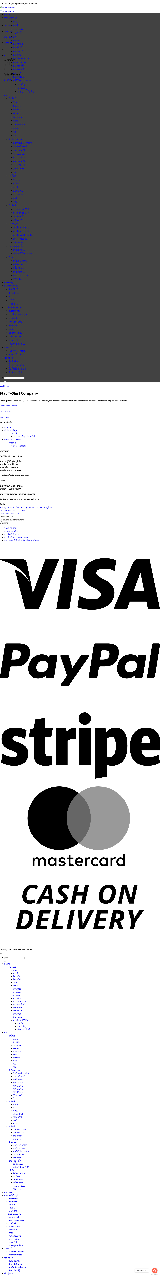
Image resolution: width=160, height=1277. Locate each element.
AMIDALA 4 (19, 164)
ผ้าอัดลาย (18, 264)
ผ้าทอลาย (13, 223)
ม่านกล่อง (18, 54)
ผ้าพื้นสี (12, 98)
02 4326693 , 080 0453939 (12, 510)
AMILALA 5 (19, 161)
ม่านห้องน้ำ (18, 65)
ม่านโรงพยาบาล (21, 58)
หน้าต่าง (13, 18)
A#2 (15, 198)
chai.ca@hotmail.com (9, 513)
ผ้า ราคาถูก (9, 283)
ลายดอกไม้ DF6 (21, 209)
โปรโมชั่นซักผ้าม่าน (18, 368)
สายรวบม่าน (15, 336)
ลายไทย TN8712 (21, 227)
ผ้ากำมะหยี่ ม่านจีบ (22, 142)
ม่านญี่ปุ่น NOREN (22, 80)
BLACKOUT (19, 190)
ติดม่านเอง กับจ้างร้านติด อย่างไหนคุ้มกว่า (21, 540)
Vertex (16, 113)
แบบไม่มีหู (22, 88)
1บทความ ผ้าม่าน (17, 350)
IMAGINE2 (14, 292)
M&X (15, 135)
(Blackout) (18, 168)
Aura (15, 120)
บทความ (8, 31)
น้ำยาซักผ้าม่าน (16, 365)
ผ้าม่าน (7, 14)
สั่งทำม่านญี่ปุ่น (16, 372)
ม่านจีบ (16, 25)
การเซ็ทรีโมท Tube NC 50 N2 (16, 537)
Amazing (17, 109)
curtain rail (14, 310)
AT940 (16, 179)
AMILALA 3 (19, 157)
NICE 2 (12, 300)
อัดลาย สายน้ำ (16, 246)
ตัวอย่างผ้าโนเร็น (25, 91)
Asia (15, 128)
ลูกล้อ (11, 329)
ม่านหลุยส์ (18, 43)
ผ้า (5, 95)
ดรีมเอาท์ (17, 220)
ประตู (16, 21)
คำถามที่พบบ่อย (16, 354)
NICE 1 (12, 296)
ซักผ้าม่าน (8, 358)
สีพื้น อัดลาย (19, 249)
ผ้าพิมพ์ (12, 205)
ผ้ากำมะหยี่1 (19, 150)
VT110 (16, 183)
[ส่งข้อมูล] (5, 381)
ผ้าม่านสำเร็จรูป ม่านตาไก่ (24, 436)
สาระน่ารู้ (8, 347)
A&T (15, 131)
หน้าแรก (8, 25)
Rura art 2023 (20, 275)
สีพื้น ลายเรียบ (20, 260)
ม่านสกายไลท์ (19, 62)
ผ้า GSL (17, 105)
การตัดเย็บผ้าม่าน (11, 534)
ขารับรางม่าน (15, 321)
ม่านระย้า (17, 73)
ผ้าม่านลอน (18, 76)
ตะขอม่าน (13, 325)
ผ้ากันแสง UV (15, 139)
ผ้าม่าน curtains (11, 531)
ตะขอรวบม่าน (15, 332)
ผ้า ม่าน (7, 427)
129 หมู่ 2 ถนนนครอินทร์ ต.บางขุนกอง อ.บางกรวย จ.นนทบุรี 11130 (27, 507)
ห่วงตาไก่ (13, 340)
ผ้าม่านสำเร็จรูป (11, 286)
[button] (6, 18)
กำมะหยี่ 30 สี (20, 146)
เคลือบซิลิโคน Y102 (22, 253)
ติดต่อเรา (8, 43)
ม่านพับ (16, 40)
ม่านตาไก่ (13, 433)
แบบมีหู (21, 84)
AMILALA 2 (19, 153)
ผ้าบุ (15, 172)
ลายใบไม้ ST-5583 (22, 235)
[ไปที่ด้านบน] (1, 953)
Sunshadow (19, 124)
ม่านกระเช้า (18, 51)
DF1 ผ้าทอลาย (20, 238)
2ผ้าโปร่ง (13, 257)
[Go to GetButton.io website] (154, 1274)
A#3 (15, 201)
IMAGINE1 (14, 289)
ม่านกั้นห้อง (18, 47)
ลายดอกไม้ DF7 (21, 212)
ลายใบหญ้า (18, 216)
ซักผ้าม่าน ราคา (10, 528)
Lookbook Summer (8, 405)
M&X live (17, 279)
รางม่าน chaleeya (18, 314)
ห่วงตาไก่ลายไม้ (19, 446)
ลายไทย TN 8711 (21, 231)
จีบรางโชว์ (18, 29)
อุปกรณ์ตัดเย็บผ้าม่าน (13, 439)
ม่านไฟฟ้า (13, 318)
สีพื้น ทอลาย (19, 271)
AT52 (16, 187)
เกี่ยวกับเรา (9, 37)
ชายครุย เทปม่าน (17, 343)
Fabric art (18, 117)
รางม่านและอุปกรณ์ (12, 307)
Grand (16, 102)
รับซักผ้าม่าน (15, 361)
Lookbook (4, 386)
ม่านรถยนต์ (18, 69)
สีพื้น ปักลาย (19, 268)
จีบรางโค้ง (18, 32)
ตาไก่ (15, 36)
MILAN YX (18, 194)
